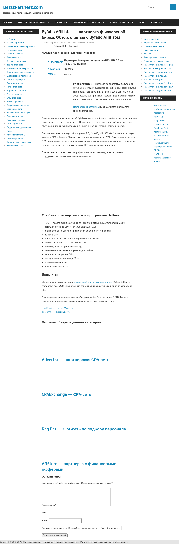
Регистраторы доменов (155, 57)
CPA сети (11, 39)
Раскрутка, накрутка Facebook (158, 83)
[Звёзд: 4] (50, 45)
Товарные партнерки (16, 61)
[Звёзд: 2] (45, 45)
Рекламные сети (15, 53)
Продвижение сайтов (154, 46)
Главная (7, 22)
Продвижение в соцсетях (87, 22)
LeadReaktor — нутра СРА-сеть (57, 308)
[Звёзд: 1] (43, 45)
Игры (9, 131)
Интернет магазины (16, 134)
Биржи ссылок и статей (155, 42)
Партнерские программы (32, 22)
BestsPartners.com (23, 7)
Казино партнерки (15, 42)
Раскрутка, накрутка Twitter (157, 90)
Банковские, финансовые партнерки (77, 42)
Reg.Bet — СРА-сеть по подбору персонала (84, 428)
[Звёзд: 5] (52, 45)
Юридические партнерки (18, 112)
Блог (142, 22)
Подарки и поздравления (19, 127)
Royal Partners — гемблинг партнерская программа (164, 109)
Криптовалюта (151, 50)
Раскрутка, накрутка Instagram (158, 64)
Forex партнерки (52, 42)
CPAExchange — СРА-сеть (66, 394)
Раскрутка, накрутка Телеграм (158, 86)
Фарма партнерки (15, 64)
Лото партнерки (14, 123)
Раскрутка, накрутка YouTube (158, 72)
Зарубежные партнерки (18, 105)
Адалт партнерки (15, 83)
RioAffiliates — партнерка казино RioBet (162, 158)
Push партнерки (14, 94)
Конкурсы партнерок (122, 22)
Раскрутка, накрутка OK (155, 79)
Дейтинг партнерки (16, 79)
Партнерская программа (86, 106)
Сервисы (60, 22)
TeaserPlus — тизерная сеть (56, 311)
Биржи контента (151, 39)
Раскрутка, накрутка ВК (155, 75)
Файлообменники (15, 145)
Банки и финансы (15, 101)
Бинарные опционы (16, 120)
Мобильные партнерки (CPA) (20, 68)
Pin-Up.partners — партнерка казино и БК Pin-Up (163, 147)
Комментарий (49, 505)
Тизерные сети (14, 57)
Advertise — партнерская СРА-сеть (75, 359)
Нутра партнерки (15, 50)
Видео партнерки (15, 116)
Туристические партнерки (19, 142)
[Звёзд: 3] (47, 45)
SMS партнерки (14, 97)
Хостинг (147, 53)
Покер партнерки (15, 138)
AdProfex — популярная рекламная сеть (161, 120)
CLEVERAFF (55, 62)
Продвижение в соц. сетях (156, 61)
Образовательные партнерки (21, 46)
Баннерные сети (14, 109)
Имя (45, 512)
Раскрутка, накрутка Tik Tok (157, 68)
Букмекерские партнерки (19, 75)
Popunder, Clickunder (16, 90)
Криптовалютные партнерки (20, 72)
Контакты (156, 22)
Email (45, 520)
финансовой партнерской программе (93, 282)
